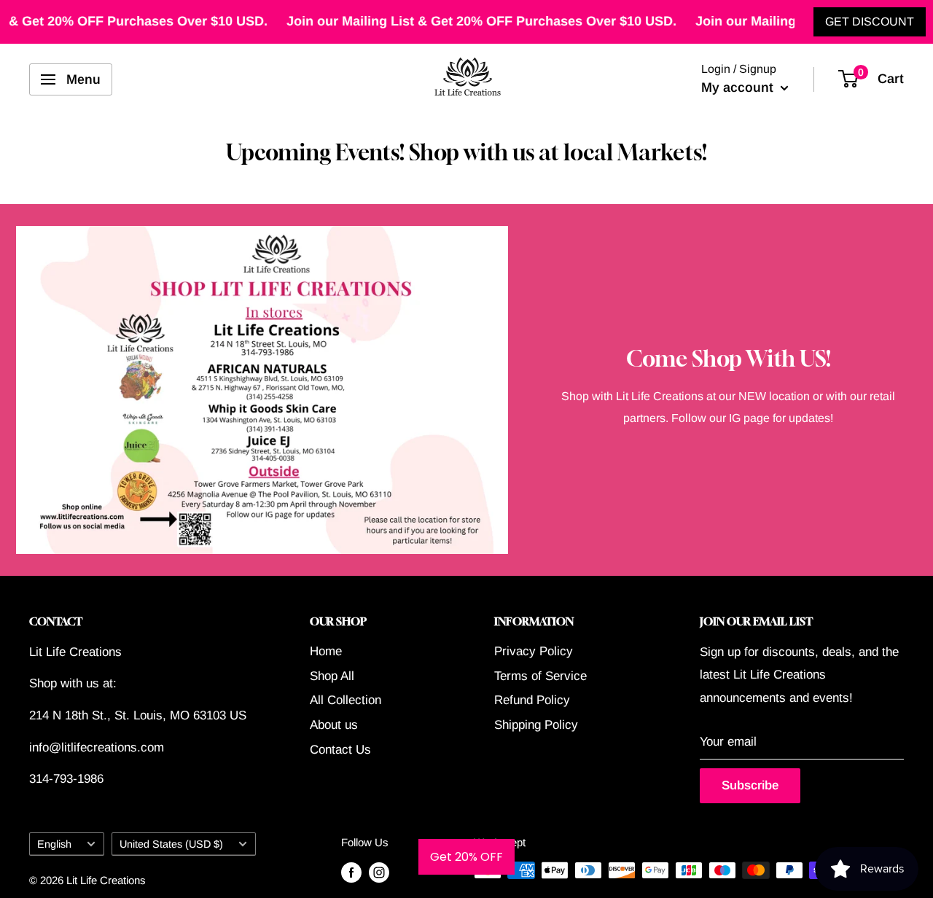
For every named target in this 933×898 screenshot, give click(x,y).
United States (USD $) (171, 844)
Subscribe (750, 785)
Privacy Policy (533, 651)
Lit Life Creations (106, 880)
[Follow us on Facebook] (351, 872)
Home (326, 651)
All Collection (345, 700)
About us (334, 725)
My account (739, 87)
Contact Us (340, 750)
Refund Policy (532, 700)
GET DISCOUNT (869, 21)
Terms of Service (540, 676)
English (54, 844)
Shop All (332, 676)
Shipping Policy (536, 725)
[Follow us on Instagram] (379, 872)
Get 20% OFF (466, 856)
